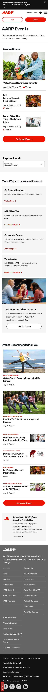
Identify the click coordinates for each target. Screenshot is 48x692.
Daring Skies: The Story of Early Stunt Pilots (12, 119)
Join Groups (9, 248)
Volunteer (6, 579)
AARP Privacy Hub (18, 658)
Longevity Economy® (11, 647)
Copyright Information (11, 672)
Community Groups (13, 235)
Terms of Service (33, 658)
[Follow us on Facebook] (5, 686)
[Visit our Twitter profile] (12, 686)
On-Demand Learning (14, 190)
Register (29, 13)
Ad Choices (34, 676)
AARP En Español (30, 573)
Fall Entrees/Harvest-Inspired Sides (11, 98)
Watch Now (9, 201)
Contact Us (28, 568)
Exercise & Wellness (10, 375)
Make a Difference (12, 272)
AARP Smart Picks (10, 595)
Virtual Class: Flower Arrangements (20, 83)
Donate (5, 573)
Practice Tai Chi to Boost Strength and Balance (21, 420)
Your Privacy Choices (11, 681)
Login (36, 12)
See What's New (11, 225)
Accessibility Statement (12, 663)
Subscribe (17, 537)
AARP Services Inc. (31, 612)
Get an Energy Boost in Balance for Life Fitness (21, 379)
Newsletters (28, 579)
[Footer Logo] (24, 549)
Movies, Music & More (11, 451)
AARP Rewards (8, 590)
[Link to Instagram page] (18, 686)
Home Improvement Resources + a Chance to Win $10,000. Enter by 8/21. (17, 3)
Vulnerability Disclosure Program (15, 676)
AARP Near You (11, 211)
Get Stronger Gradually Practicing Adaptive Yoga (15, 438)
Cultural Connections (12, 416)
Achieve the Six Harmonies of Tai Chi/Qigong (15, 487)
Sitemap (6, 658)
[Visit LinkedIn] (25, 686)
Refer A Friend (29, 584)
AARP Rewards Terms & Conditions (16, 667)
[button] (45, 12)
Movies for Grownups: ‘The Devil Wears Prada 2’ (15, 455)
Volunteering (10, 259)
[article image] (24, 79)
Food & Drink (8, 467)
